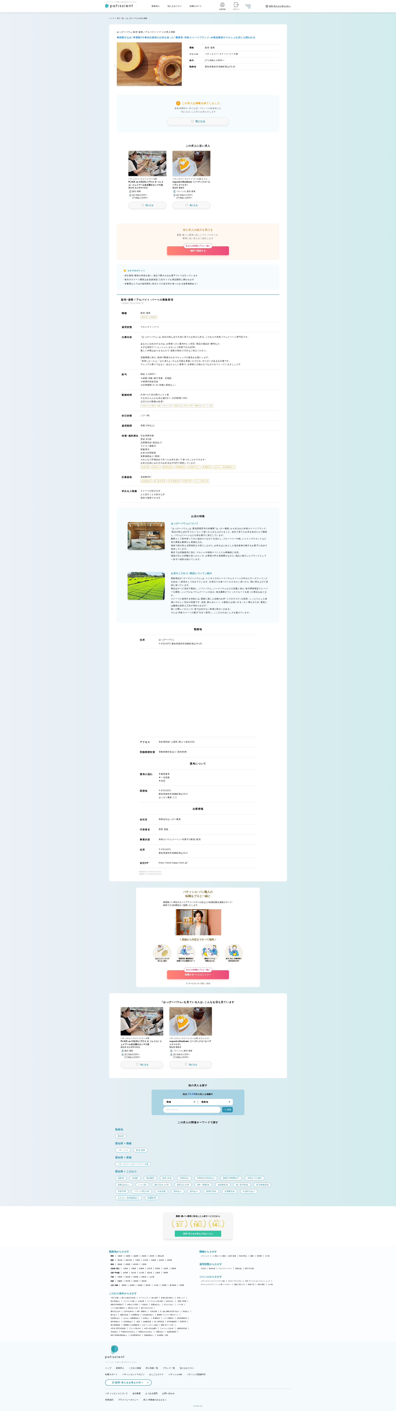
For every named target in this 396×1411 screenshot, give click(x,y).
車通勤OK (156, 1318)
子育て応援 (114, 1298)
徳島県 (135, 1281)
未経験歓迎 (147, 1321)
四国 (112, 1281)
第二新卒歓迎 (159, 1321)
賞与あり (114, 1315)
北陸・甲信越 (115, 1273)
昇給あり (186, 1311)
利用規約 (109, 1400)
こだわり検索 (135, 1368)
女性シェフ (181, 1298)
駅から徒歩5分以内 (128, 1298)
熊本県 (148, 1285)
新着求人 (156, 6)
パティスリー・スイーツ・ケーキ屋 (213, 1281)
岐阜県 (135, 1264)
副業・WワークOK (167, 1325)
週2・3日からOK (147, 1308)
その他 (267, 1256)
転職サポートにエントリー (198, 973)
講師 (252, 1256)
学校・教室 (261, 1284)
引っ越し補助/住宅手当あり (169, 1311)
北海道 (125, 1268)
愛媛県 (120, 1281)
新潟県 (125, 1273)
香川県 (128, 1281)
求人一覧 (120, 18)
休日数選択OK (136, 1335)
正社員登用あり (148, 1315)
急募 (138, 1321)
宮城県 (133, 1268)
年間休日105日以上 (128, 1332)
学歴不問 (183, 1321)
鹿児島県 (173, 1285)
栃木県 (161, 1260)
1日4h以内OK (129, 1311)
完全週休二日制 (162, 1335)
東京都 (120, 1260)
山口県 (152, 1277)
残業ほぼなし (156, 1304)
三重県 (144, 1264)
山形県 (165, 1268)
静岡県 (128, 1264)
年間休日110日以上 (145, 1332)
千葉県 (137, 1260)
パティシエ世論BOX (196, 1374)
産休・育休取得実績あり (119, 1335)
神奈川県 (129, 1260)
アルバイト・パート (225, 1268)
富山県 (133, 1273)
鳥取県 (144, 1277)
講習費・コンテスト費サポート (168, 1315)
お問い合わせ (168, 1393)
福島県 (173, 1268)
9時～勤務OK (142, 1311)
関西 (112, 1256)
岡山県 (128, 1277)
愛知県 (120, 1264)
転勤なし (146, 1318)
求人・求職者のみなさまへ (155, 1400)
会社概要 (136, 1393)
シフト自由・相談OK (118, 1308)
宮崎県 (164, 1285)
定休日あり (170, 1301)
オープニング (143, 1298)
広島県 (120, 1277)
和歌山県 (161, 1256)
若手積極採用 (172, 1321)
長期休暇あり (149, 1335)
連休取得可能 (182, 1328)
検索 (229, 1109)
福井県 (149, 1273)
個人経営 (154, 1298)
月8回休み (114, 1332)
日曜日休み (160, 1332)
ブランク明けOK (135, 1328)
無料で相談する (198, 249)
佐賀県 (132, 1285)
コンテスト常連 (129, 1301)
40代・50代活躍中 (150, 1328)
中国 (112, 1277)
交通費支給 (135, 1315)
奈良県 (152, 1256)
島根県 (135, 1277)
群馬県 (169, 1260)
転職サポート (196, 6)
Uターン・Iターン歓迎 (150, 1325)
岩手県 (149, 1268)
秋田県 (157, 1268)
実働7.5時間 (182, 1301)
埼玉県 (145, 1260)
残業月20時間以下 (117, 1304)
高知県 (144, 1281)
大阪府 (120, 1256)
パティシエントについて (116, 1393)
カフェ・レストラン (207, 1284)
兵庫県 (128, 1256)
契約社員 (212, 1268)
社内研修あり (128, 1321)
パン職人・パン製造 (219, 1256)
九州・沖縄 (114, 1285)
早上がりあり (169, 1304)
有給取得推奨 (171, 1332)
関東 (112, 1260)
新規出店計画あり (167, 1298)
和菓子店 (251, 1284)
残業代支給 (124, 1315)
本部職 (259, 1256)
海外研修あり (115, 1321)
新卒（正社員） (249, 1268)
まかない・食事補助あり (131, 1318)
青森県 (141, 1268)
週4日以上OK (115, 1311)
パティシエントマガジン (133, 1374)
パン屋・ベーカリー (224, 1284)
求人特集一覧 (152, 1368)
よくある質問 (151, 1393)
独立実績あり (115, 1301)
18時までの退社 (132, 1304)
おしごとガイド (156, 1374)
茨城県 (153, 1260)
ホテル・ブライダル (234, 1281)
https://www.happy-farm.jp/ (173, 863)
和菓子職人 (243, 1256)
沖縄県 (181, 1285)
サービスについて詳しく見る (199, 983)
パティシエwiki (175, 1374)
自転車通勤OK (182, 1318)
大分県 (156, 1285)
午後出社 (145, 1304)
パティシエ (205, 1256)
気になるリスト (175, 6)
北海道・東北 (115, 1268)
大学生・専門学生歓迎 (118, 1328)
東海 (112, 1264)
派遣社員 (238, 1268)
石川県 (141, 1273)
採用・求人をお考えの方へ (129, 1382)
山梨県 (157, 1273)
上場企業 (141, 1301)
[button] (115, 66)
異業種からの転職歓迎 (131, 1325)
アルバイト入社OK (166, 1328)
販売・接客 (232, 1256)
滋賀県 (135, 1256)
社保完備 (153, 1311)
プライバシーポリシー (128, 1400)
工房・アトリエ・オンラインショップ (257, 1281)
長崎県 (140, 1285)
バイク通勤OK (168, 1318)
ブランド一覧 (169, 1368)
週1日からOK (133, 1308)
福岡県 (124, 1285)
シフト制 (180, 1304)
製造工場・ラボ (239, 1284)
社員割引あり (115, 1318)
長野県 (165, 1273)
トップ (111, 18)
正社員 (203, 1268)
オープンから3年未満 (155, 1301)
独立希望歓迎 (115, 1325)
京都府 (144, 1256)
